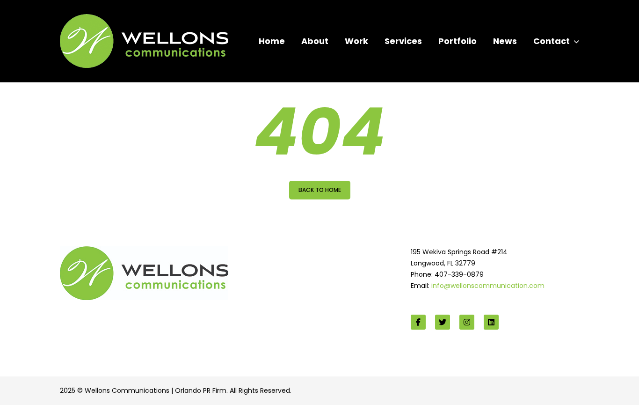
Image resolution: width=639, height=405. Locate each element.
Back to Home (319, 190)
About (314, 41)
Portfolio (457, 41)
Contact (551, 41)
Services (403, 41)
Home (272, 41)
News (505, 41)
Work (356, 41)
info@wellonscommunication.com (488, 285)
